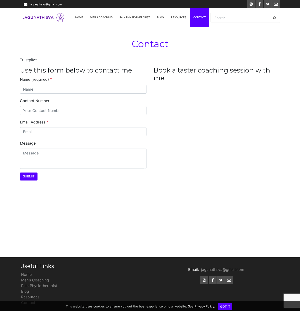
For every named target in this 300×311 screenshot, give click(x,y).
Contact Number (34, 100)
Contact (199, 17)
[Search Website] (274, 17)
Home (79, 17)
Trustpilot (28, 60)
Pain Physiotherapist (135, 17)
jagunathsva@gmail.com (46, 4)
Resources (178, 17)
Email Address (34, 122)
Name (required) (36, 79)
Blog (160, 17)
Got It (225, 306)
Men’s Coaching (101, 17)
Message (28, 143)
